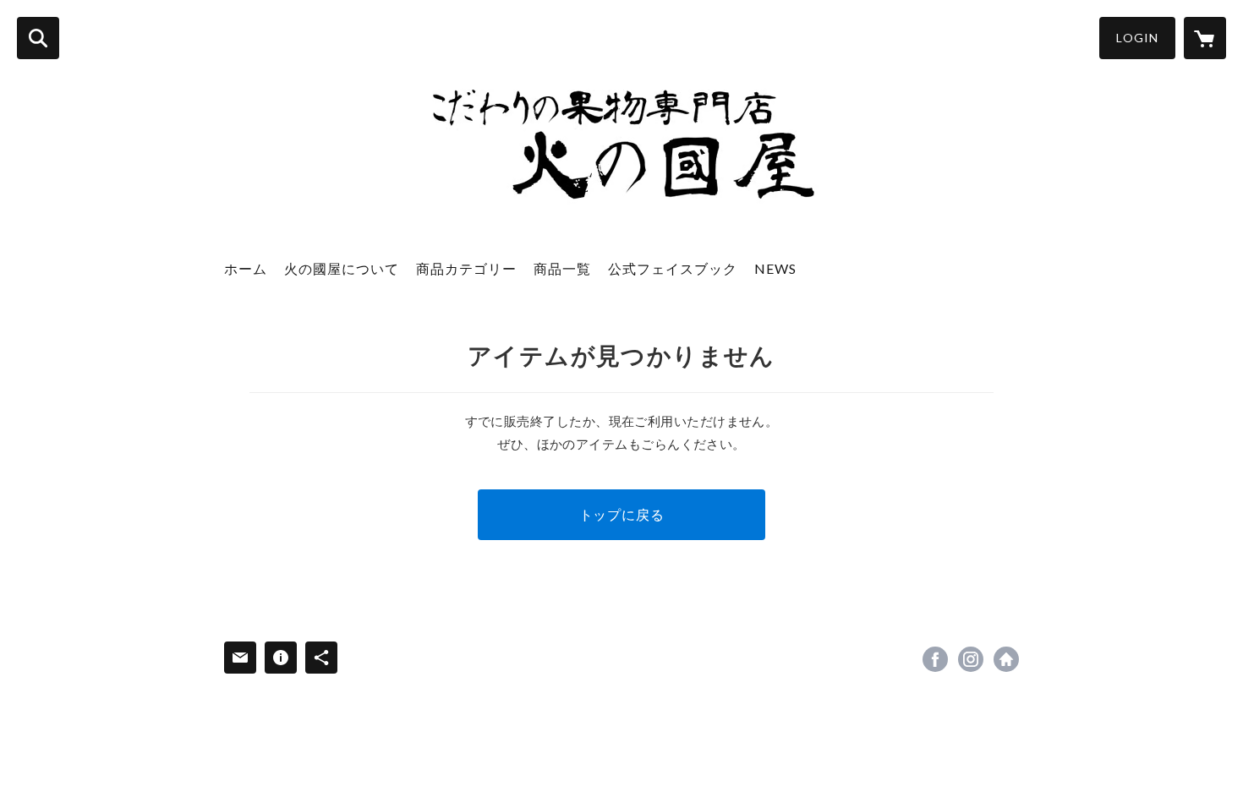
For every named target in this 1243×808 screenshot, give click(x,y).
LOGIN (1137, 37)
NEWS (775, 268)
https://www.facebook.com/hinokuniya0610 (935, 659)
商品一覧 (562, 268)
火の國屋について (341, 268)
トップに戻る (622, 514)
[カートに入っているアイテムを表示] (1205, 38)
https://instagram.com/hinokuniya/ (970, 659)
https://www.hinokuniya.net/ (1006, 659)
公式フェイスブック (672, 268)
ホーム (245, 268)
